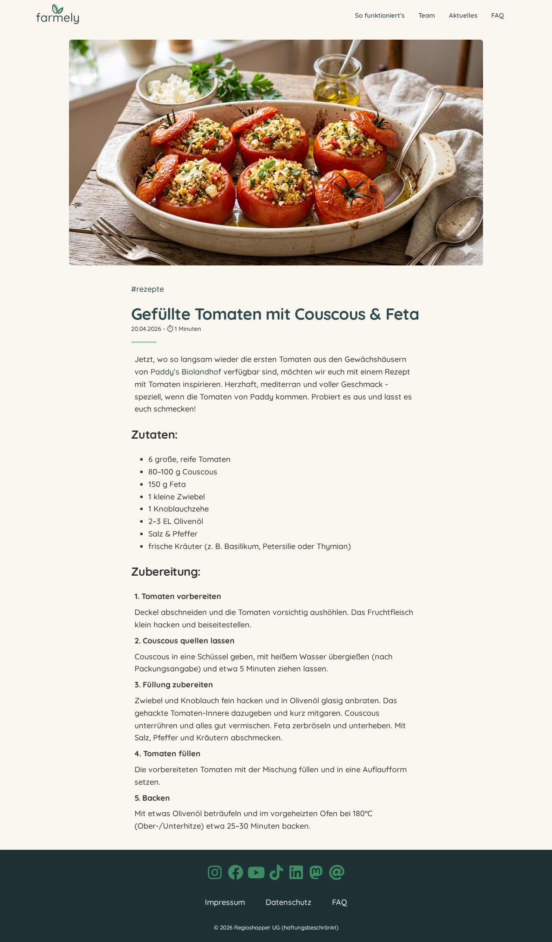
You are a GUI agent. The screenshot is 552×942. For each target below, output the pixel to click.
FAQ (497, 15)
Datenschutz (288, 902)
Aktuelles (463, 15)
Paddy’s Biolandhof (186, 372)
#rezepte (147, 289)
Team (426, 15)
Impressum (225, 902)
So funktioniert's (380, 15)
